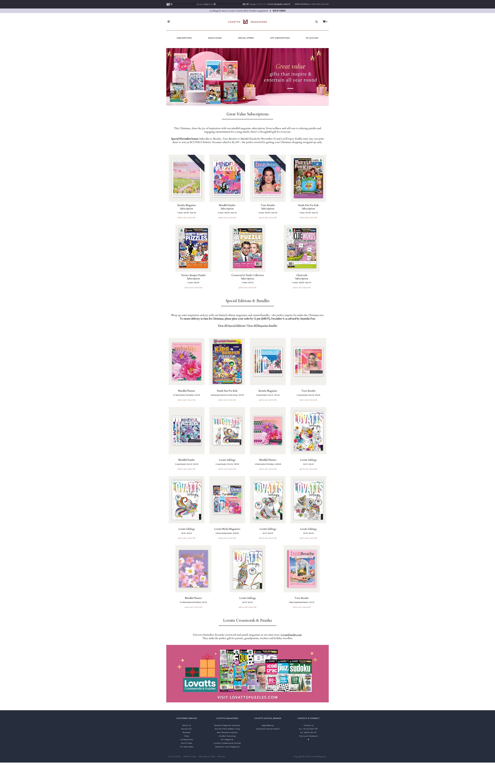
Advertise (221, 756)
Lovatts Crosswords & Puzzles (227, 743)
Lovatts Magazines (318, 756)
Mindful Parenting (227, 736)
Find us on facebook (308, 736)
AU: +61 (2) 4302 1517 (308, 729)
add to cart (182, 217)
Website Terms (189, 756)
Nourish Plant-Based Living (227, 729)
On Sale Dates (186, 747)
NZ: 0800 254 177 (308, 732)
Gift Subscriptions (280, 38)
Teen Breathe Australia (227, 732)
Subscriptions (184, 38)
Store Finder (186, 743)
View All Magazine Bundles (262, 325)
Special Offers (246, 38)
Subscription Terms (207, 756)
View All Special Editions (231, 325)
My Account (312, 38)
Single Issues (215, 38)
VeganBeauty (268, 725)
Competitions (186, 740)
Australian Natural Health (268, 729)
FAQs (186, 736)
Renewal (187, 732)
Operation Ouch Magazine (227, 747)
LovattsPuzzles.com (291, 635)
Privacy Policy (175, 756)
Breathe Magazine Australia (227, 725)
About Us (186, 725)
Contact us (309, 725)
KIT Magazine (227, 740)
